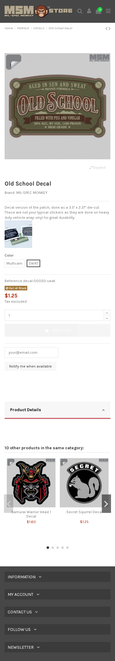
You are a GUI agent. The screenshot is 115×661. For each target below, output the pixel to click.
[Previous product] (107, 28)
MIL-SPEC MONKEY (32, 193)
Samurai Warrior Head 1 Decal (31, 514)
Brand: (10, 193)
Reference (13, 281)
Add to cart (61, 330)
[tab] (57, 410)
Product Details (25, 409)
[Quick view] (31, 505)
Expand (98, 168)
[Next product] (109, 28)
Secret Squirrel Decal (84, 512)
